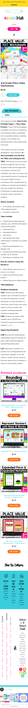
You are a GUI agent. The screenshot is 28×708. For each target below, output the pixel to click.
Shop (10, 635)
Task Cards (3, 651)
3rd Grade (7, 653)
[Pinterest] (20, 672)
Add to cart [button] (14, 415)
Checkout (10, 649)
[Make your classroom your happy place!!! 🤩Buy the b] (23, 697)
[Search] (21, 11)
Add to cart (13, 95)
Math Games (3, 643)
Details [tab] (7, 115)
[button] (24, 42)
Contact (10, 673)
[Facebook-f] (20, 669)
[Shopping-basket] (22, 676)
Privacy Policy (20, 704)
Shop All (3, 674)
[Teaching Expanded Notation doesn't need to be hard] (4, 697)
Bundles (3, 627)
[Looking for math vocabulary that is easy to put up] (14, 697)
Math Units (3, 634)
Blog (10, 629)
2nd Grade (7, 644)
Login (10, 658)
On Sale (2, 667)
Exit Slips (3, 659)
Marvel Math (13, 704)
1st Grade (7, 635)
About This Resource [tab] (11, 111)
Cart (10, 641)
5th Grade (7, 669)
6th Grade (7, 677)
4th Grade (7, 661)
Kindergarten (7, 626)
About (11, 665)
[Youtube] (24, 672)
